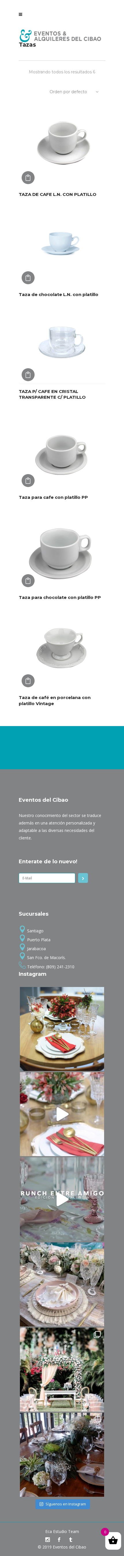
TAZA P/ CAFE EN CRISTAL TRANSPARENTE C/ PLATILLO (52, 394)
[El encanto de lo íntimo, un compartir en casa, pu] (62, 1284)
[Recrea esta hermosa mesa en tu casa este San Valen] (62, 1029)
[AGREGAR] (28, 177)
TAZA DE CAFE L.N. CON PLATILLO (57, 194)
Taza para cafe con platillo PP (53, 497)
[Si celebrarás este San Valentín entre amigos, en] (62, 1199)
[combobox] (75, 92)
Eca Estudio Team (62, 1531)
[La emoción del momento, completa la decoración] (62, 1455)
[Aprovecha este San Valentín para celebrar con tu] (62, 1114)
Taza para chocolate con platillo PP (60, 597)
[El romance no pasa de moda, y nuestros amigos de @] (62, 1370)
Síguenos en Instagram (66, 1504)
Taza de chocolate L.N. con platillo (58, 294)
